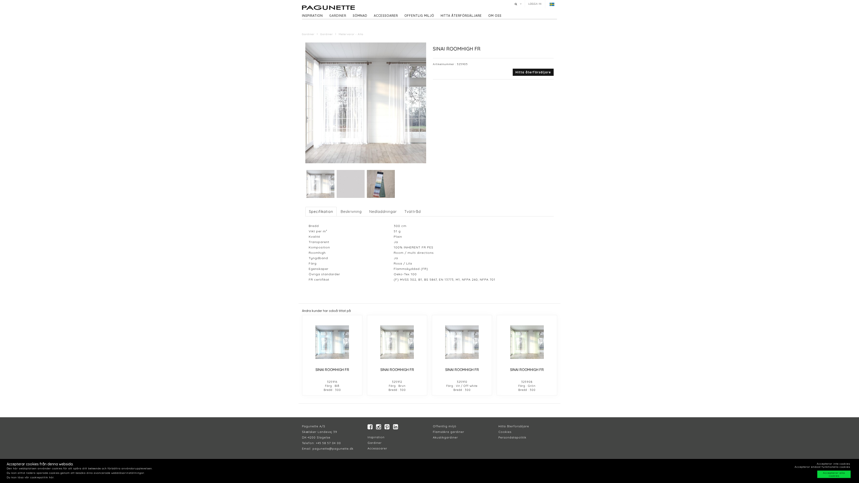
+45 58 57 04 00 (328, 443)
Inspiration (312, 16)
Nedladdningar (383, 211)
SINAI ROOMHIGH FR (332, 369)
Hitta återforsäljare (513, 426)
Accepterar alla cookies (834, 474)
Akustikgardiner (445, 437)
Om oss (495, 16)
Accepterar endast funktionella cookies (822, 466)
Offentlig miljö (419, 16)
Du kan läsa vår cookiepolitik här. (30, 477)
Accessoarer (386, 16)
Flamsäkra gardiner (448, 432)
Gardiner (337, 16)
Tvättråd (412, 211)
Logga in (535, 3)
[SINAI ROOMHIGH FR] (332, 342)
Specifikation (321, 211)
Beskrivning (351, 211)
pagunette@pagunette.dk (333, 448)
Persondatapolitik (512, 437)
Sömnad (360, 16)
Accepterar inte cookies (833, 463)
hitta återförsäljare (461, 16)
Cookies (504, 432)
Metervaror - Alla (351, 34)
